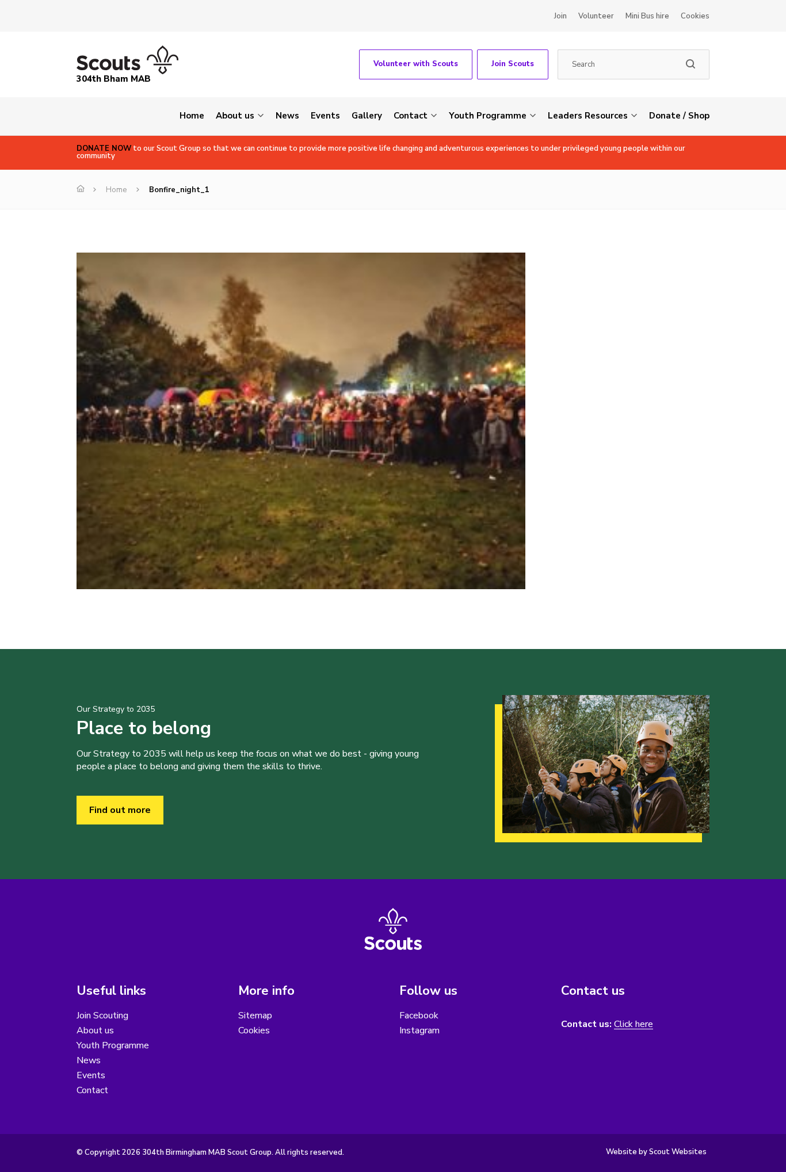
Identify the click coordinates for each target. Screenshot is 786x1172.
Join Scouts (512, 64)
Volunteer (596, 16)
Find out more (120, 810)
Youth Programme (487, 115)
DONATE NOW (104, 148)
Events (325, 115)
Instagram (419, 1030)
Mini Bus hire (647, 16)
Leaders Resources (588, 115)
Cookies (695, 16)
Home (192, 115)
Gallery (367, 115)
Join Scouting (102, 1015)
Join (560, 16)
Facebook (418, 1015)
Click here (633, 1024)
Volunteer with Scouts (415, 64)
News (287, 115)
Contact (411, 115)
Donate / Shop (679, 115)
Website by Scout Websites (656, 1152)
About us (235, 115)
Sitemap (255, 1015)
